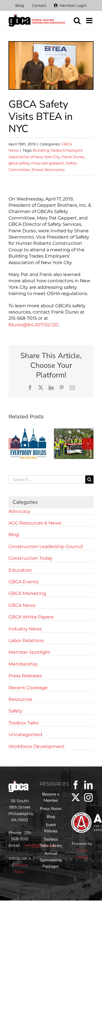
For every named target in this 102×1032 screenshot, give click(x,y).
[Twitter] (75, 797)
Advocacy (19, 511)
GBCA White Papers (31, 617)
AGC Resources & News (34, 523)
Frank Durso (72, 156)
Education (20, 570)
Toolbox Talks (23, 723)
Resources (20, 699)
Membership (23, 664)
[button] (14, 444)
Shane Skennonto (48, 169)
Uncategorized (25, 734)
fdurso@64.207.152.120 (33, 324)
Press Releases (25, 675)
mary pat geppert (47, 163)
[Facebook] (75, 785)
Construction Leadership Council (45, 546)
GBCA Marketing (27, 593)
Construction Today (30, 558)
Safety (15, 711)
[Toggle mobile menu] (90, 20)
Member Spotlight (29, 652)
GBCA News (21, 605)
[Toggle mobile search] (77, 20)
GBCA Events (23, 581)
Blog (13, 534)
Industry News (25, 629)
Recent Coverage (28, 687)
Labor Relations (26, 640)
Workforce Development (36, 746)
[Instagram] (88, 797)
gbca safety (18, 163)
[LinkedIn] (88, 785)
